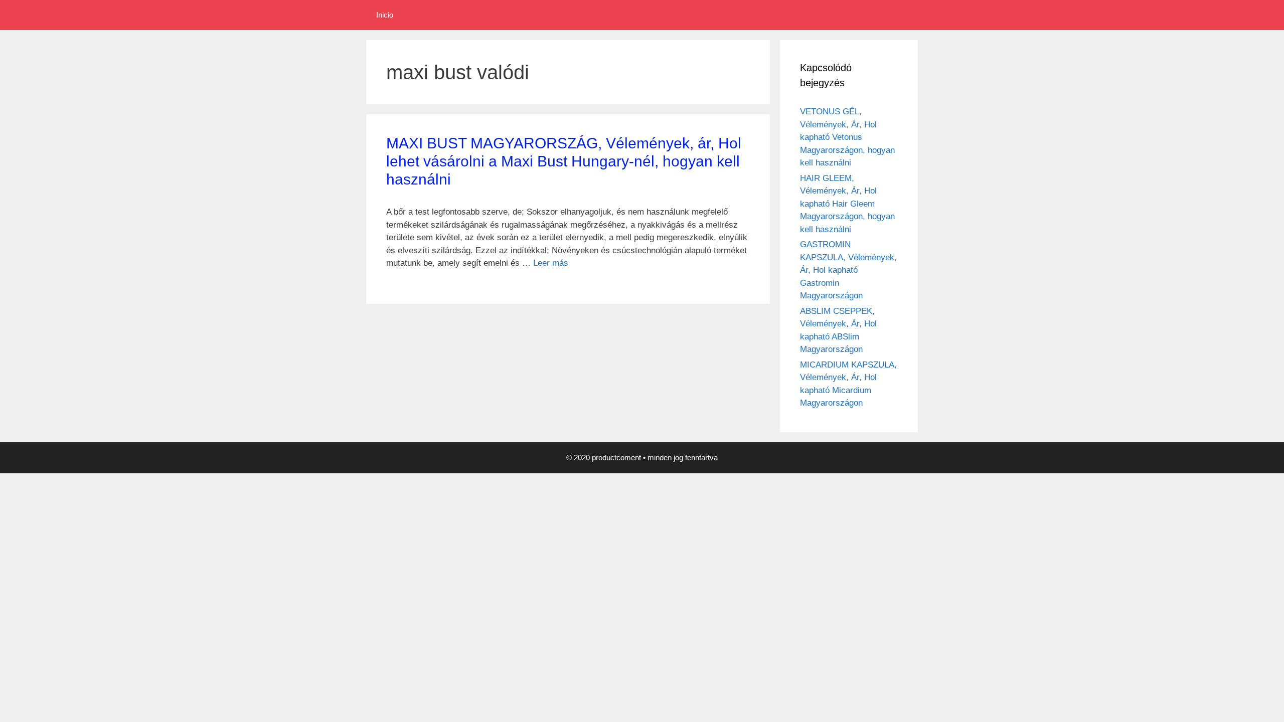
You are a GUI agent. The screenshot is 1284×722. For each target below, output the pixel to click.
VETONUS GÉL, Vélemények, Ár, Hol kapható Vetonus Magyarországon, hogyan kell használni (847, 137)
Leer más (550, 263)
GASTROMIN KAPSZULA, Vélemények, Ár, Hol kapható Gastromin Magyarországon (848, 270)
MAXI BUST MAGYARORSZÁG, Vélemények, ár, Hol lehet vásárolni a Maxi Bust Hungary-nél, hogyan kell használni (563, 161)
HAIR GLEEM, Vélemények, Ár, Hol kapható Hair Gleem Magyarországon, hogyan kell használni (847, 203)
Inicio (384, 15)
